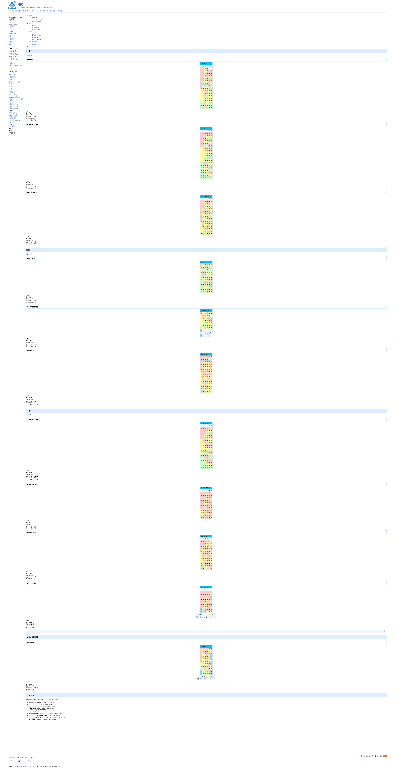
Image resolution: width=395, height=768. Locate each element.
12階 (30, 31)
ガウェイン (13, 100)
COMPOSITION (37, 27)
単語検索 (45, 11)
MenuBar (25, 761)
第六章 (12, 43)
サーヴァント (13, 114)
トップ (11, 11)
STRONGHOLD (37, 19)
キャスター (13, 76)
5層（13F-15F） (14, 56)
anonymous (16, 764)
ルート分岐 (13, 33)
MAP (11, 46)
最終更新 (52, 11)
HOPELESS (36, 29)
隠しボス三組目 (14, 108)
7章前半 (12, 92)
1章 (11, 83)
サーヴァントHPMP (15, 120)
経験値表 (12, 118)
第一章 (12, 35)
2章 (11, 85)
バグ (11, 29)
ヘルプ (59, 11)
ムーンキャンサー (15, 94)
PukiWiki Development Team (28, 766)
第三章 (12, 38)
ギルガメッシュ (14, 77)
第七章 (12, 44)
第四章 (12, 39)
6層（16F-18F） (14, 58)
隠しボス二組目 (14, 106)
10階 (30, 15)
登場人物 (12, 112)
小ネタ (12, 27)
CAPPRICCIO (36, 39)
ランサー (12, 79)
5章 (11, 89)
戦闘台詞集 (13, 117)
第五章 (12, 41)
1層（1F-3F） (14, 50)
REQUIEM (35, 44)
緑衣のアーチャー (15, 97)
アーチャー (13, 74)
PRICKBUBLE (36, 21)
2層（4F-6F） (14, 51)
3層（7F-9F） (14, 53)
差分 (17, 11)
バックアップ (24, 11)
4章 (11, 88)
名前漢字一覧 (13, 115)
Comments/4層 (15, 761)
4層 (20, 4)
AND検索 (13, 17)
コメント (31, 46)
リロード (33, 11)
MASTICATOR (36, 36)
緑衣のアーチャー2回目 (16, 99)
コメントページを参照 (51, 699)
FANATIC (35, 26)
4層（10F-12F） (14, 55)
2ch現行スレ (13, 126)
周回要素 (12, 26)
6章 (11, 91)
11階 (30, 23)
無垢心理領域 (33, 42)
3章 (11, 86)
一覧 (40, 11)
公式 (11, 124)
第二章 (12, 36)
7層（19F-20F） (14, 59)
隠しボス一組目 (14, 105)
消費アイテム (13, 64)
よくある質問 (13, 24)
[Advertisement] (16, 170)
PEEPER (35, 17)
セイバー (12, 73)
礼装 (11, 68)
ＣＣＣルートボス (15, 96)
